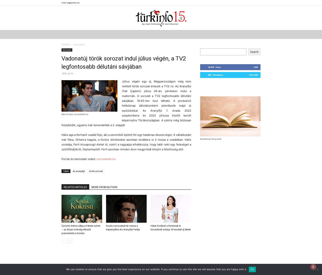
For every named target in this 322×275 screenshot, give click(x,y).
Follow (253, 74)
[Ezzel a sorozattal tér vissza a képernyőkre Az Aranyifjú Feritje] (126, 209)
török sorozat (96, 171)
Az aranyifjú (79, 171)
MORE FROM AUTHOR (104, 187)
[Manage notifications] (313, 267)
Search (254, 52)
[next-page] (69, 240)
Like (256, 67)
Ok (252, 269)
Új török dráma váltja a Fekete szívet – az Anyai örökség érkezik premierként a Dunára (80, 229)
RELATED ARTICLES (75, 187)
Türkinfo (65, 44)
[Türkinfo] (161, 18)
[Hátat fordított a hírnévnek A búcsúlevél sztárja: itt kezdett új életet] (171, 209)
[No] (317, 269)
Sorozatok (67, 50)
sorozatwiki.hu (106, 159)
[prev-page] (63, 240)
